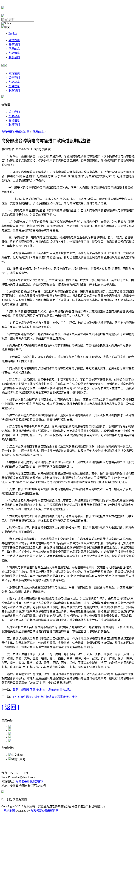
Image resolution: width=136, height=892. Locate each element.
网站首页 (14, 40)
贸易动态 (14, 48)
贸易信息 (14, 53)
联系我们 (14, 57)
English (12, 33)
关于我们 (14, 44)
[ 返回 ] (10, 707)
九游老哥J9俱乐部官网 (15, 131)
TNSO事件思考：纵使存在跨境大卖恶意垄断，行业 (45, 696)
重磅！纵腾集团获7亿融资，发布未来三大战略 (42, 689)
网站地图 (9, 810)
